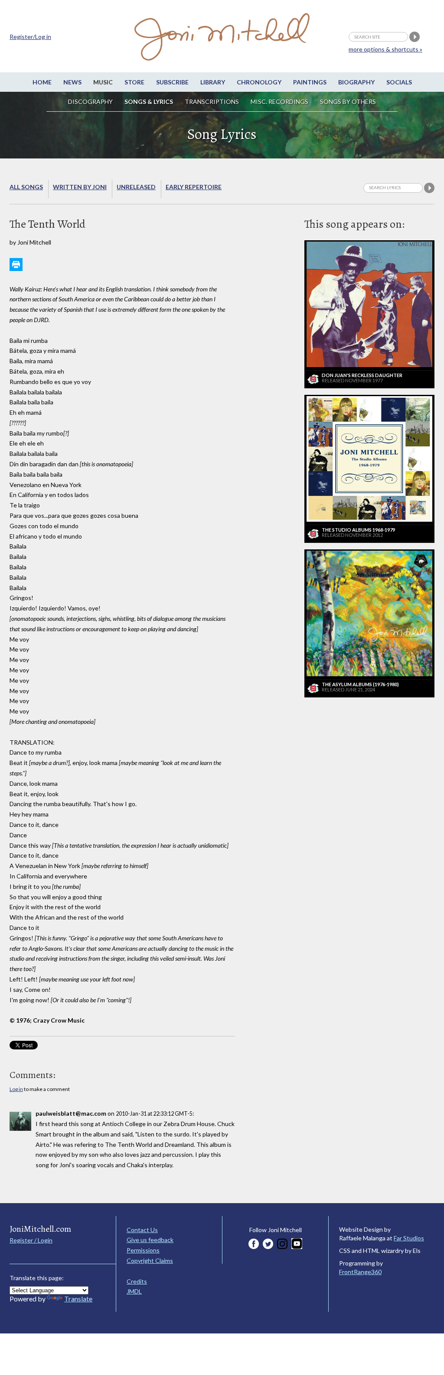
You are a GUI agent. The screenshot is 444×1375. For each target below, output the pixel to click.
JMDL (134, 1291)
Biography (356, 82)
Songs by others (348, 101)
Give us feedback (150, 1239)
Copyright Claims (150, 1260)
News (72, 82)
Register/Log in (30, 36)
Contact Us (142, 1229)
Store (134, 82)
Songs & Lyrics (148, 101)
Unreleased (136, 186)
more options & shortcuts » (385, 49)
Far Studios (409, 1238)
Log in (16, 1089)
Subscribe (172, 82)
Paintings (309, 82)
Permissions (143, 1250)
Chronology (259, 82)
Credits (137, 1281)
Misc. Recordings (280, 101)
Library (212, 82)
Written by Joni (80, 186)
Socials (399, 82)
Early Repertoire (194, 186)
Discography (90, 101)
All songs (26, 186)
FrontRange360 (360, 1271)
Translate (78, 1298)
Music (103, 82)
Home (42, 82)
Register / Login (31, 1240)
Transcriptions (212, 101)
